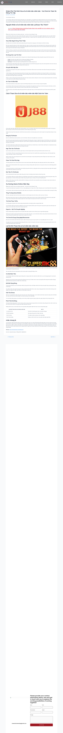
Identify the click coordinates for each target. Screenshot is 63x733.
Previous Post (11, 336)
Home (26, 2)
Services (40, 2)
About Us (33, 2)
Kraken (46, 2)
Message (31, 714)
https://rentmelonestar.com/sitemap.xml (16, 329)
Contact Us (59, 2)
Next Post (53, 336)
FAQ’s (53, 2)
